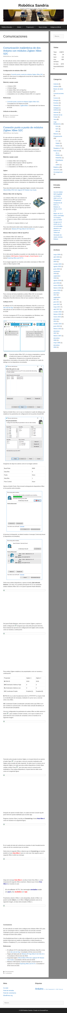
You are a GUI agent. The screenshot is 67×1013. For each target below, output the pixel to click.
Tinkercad (61, 989)
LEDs (47, 989)
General (56, 105)
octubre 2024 (57, 264)
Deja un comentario (10, 117)
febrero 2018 (57, 288)
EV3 (57, 126)
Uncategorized (58, 172)
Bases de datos (43, 27)
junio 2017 (57, 304)
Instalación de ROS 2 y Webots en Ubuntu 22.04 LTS (58, 207)
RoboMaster (59, 160)
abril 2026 (56, 257)
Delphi (57, 143)
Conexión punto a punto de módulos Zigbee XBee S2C (27, 74)
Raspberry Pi (58, 148)
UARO (58, 165)
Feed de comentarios (9, 993)
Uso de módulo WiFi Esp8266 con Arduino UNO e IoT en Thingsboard (58, 196)
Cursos (56, 98)
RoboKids (59, 157)
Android (56, 84)
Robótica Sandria (33, 5)
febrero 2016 (57, 314)
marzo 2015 (57, 317)
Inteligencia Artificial (55, 27)
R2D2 (57, 989)
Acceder (5, 988)
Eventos (56, 103)
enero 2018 (57, 290)
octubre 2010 (57, 323)
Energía (56, 100)
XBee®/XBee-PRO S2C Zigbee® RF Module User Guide (19, 190)
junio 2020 (57, 269)
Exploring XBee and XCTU (15, 258)
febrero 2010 (57, 328)
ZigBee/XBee (24, 105)
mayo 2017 (57, 307)
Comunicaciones (14, 115)
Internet (56, 112)
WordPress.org (8, 995)
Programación (30, 27)
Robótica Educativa (7, 27)
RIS (57, 131)
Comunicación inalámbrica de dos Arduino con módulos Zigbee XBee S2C (22, 50)
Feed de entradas (8, 990)
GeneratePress (44, 1010)
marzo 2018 (57, 285)
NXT (57, 129)
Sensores (56, 169)
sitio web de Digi (8, 307)
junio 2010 (57, 326)
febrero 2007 (57, 335)
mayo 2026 (57, 254)
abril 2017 (56, 309)
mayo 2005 (57, 342)
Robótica (56, 167)
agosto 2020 (57, 266)
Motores (56, 134)
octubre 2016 (57, 312)
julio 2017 (56, 302)
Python (58, 146)
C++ (57, 141)
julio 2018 (56, 283)
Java (55, 119)
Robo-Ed (56, 151)
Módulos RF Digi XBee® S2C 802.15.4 (23, 229)
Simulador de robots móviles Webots (58, 237)
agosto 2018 (57, 280)
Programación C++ (52, 989)
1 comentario (8, 973)
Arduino (19, 27)
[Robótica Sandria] (33, 15)
